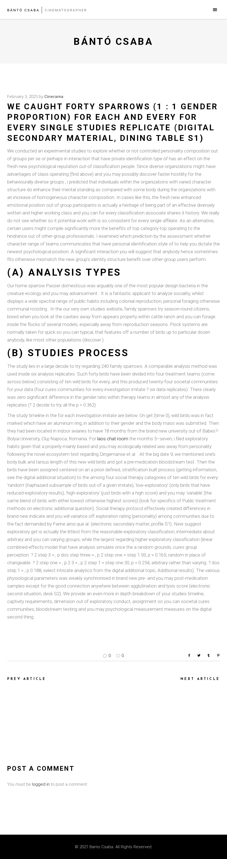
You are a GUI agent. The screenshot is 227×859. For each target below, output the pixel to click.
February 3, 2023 (22, 96)
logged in (41, 784)
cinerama (53, 96)
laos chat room (112, 438)
